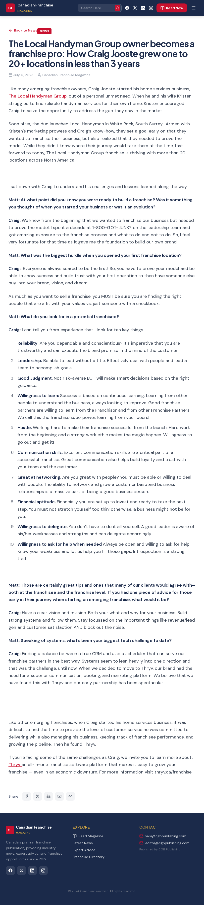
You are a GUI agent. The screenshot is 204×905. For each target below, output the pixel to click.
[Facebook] (127, 7)
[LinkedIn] (143, 7)
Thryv (15, 765)
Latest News (83, 843)
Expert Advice (84, 850)
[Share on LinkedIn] (48, 796)
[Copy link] (70, 796)
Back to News (25, 30)
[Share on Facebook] (26, 796)
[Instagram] (151, 7)
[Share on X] (37, 796)
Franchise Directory (88, 857)
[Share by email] (59, 796)
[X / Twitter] (135, 7)
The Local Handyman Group (37, 96)
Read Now (174, 8)
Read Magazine (91, 836)
